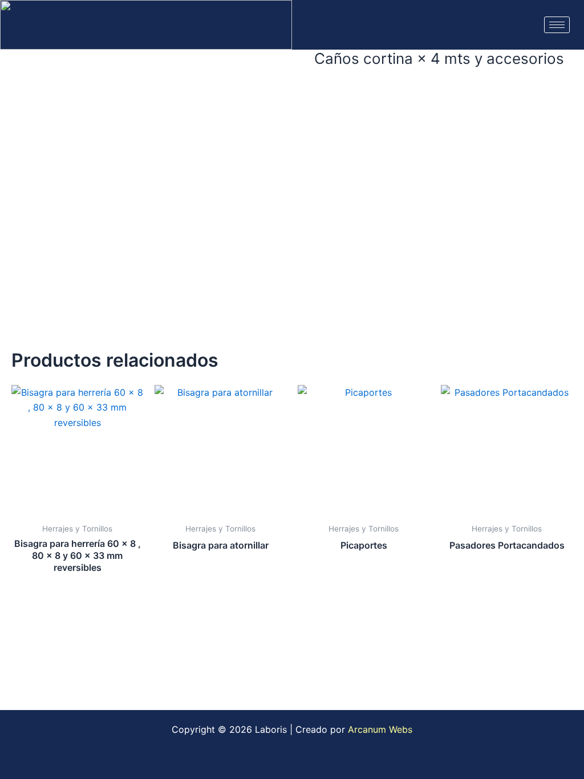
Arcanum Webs (380, 729)
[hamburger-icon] (557, 25)
